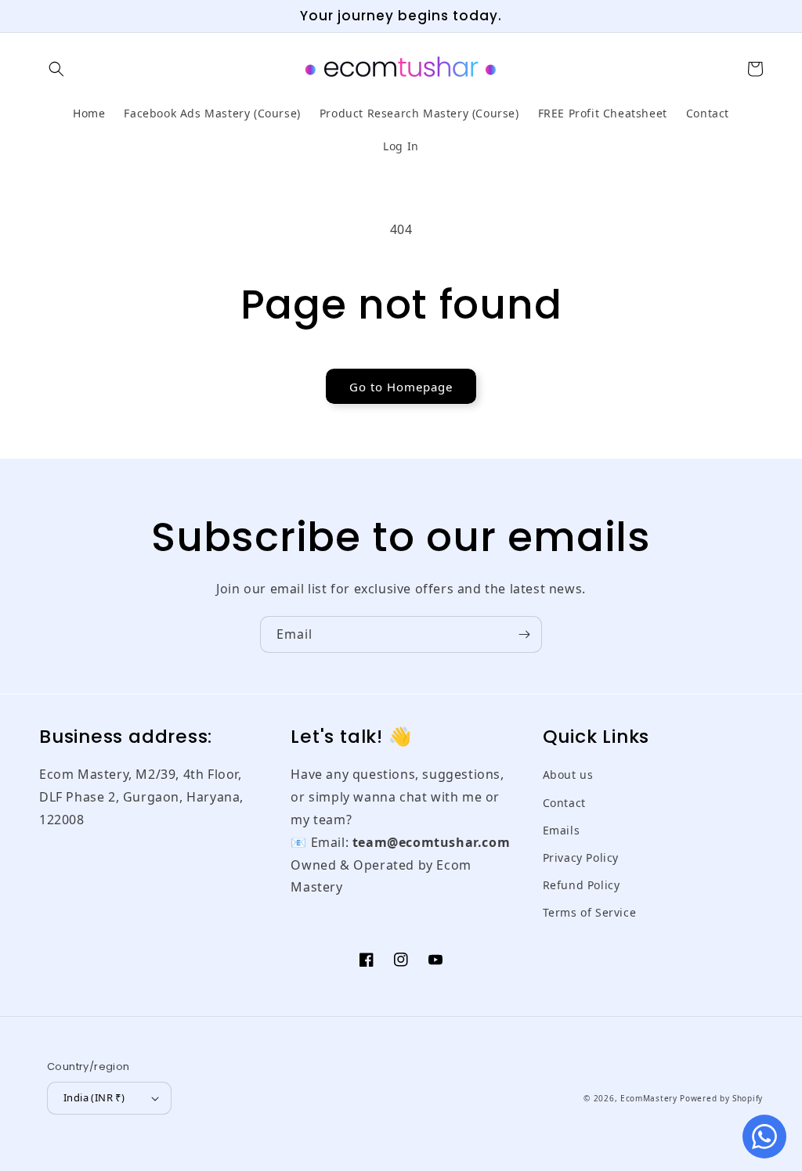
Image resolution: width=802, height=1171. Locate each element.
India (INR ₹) (94, 1097)
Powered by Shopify (721, 1098)
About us (568, 774)
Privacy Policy (581, 857)
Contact (564, 802)
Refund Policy (581, 884)
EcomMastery (648, 1098)
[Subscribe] (524, 634)
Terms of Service (590, 912)
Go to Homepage (401, 387)
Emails (561, 830)
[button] (56, 69)
